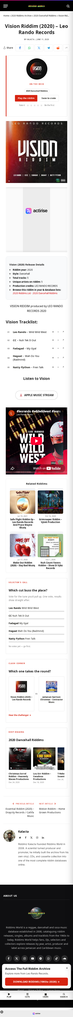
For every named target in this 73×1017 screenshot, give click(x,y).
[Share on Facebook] (20, 47)
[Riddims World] (36, 6)
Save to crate (49, 98)
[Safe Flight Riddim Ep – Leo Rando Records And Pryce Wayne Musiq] (22, 501)
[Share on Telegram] (48, 47)
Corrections (53, 990)
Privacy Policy (36, 990)
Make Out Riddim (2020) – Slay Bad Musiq (22, 564)
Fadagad (18, 348)
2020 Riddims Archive (21, 15)
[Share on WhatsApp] (29, 47)
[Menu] (5, 6)
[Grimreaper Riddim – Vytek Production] (50, 501)
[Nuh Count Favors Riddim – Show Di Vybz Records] (50, 544)
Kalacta (30, 39)
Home (6, 15)
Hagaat (17, 356)
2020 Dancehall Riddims (45, 15)
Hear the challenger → (20, 715)
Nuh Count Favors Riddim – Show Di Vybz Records (50, 565)
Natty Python (21, 367)
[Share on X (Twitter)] (39, 47)
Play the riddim (26, 98)
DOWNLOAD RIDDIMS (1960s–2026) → (36, 981)
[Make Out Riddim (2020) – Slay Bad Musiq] (22, 544)
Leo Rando (19, 332)
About (20, 990)
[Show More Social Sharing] (66, 47)
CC (14, 340)
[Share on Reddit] (58, 47)
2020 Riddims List (22, 293)
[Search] (68, 6)
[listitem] (20, 764)
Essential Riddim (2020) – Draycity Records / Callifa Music (20, 812)
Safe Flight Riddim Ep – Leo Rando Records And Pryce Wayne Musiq (22, 523)
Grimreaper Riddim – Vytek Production (50, 521)
